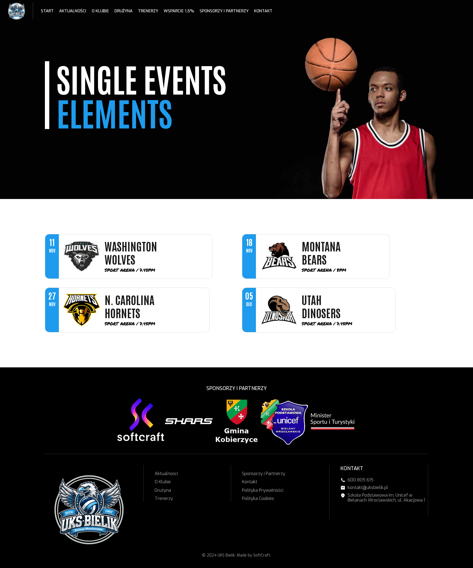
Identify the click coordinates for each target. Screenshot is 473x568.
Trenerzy (148, 11)
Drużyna (123, 11)
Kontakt (263, 11)
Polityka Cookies (258, 498)
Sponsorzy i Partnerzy (224, 11)
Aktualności (72, 11)
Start (47, 11)
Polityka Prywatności (262, 490)
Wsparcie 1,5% (179, 11)
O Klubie (100, 11)
